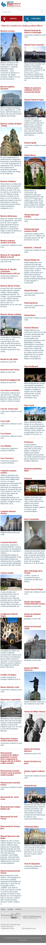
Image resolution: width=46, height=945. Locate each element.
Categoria (36, 18)
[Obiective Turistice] (11, 8)
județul (13, 18)
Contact (18, 909)
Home (3, 909)
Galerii (10, 909)
